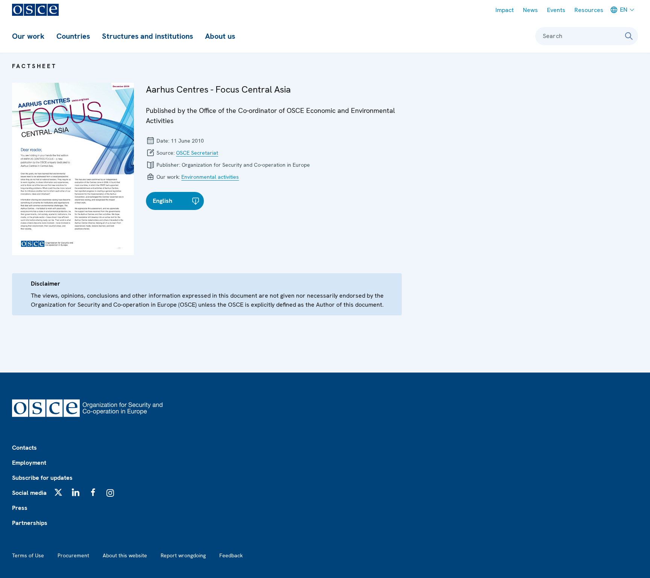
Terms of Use (28, 555)
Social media (29, 493)
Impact (504, 10)
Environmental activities (210, 176)
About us (220, 36)
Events (556, 10)
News (530, 10)
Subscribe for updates (42, 478)
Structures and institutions (147, 36)
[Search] (629, 36)
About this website (125, 555)
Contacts (24, 448)
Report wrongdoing (183, 555)
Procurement (73, 555)
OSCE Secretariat (197, 152)
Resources (588, 10)
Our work (28, 36)
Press (19, 508)
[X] (58, 492)
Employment (29, 463)
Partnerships (29, 523)
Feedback (231, 555)
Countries (73, 36)
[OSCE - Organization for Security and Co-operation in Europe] (35, 10)
